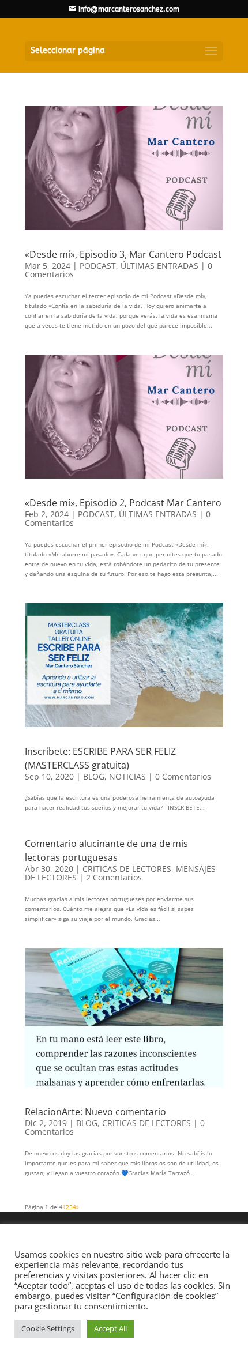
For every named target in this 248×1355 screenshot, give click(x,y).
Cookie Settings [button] (47, 1328)
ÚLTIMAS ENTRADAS (159, 265)
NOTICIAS (127, 776)
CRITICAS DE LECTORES (126, 868)
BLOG (93, 776)
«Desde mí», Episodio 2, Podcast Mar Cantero (123, 502)
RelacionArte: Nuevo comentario (95, 1111)
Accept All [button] (110, 1328)
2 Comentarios (114, 877)
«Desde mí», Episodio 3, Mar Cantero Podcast (123, 254)
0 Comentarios (183, 776)
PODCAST (98, 265)
